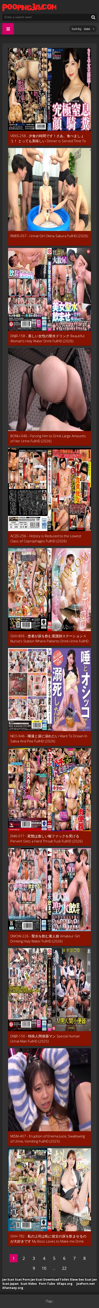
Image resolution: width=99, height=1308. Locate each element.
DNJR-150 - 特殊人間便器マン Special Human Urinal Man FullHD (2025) (45, 1038)
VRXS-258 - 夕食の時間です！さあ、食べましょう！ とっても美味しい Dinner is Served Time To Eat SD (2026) (48, 138)
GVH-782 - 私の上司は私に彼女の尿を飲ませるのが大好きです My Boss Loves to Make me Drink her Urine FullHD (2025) (48, 1239)
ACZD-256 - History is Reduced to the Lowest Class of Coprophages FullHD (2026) (45, 538)
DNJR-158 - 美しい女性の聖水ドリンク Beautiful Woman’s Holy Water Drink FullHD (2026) (47, 338)
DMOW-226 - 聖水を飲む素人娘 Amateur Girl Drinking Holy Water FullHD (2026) (45, 938)
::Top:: (49, 1301)
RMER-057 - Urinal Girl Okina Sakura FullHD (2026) (49, 235)
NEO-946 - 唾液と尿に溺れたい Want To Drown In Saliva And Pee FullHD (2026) (48, 738)
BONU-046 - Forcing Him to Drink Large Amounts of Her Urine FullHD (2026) (48, 438)
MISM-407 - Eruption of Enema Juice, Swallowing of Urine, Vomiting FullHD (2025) (47, 1138)
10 (44, 1268)
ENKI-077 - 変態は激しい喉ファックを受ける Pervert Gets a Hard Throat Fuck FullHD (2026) (46, 838)
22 (64, 1268)
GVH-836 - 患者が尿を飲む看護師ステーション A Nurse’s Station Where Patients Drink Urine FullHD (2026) (49, 639)
